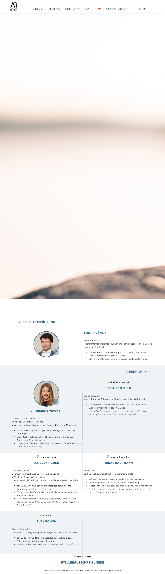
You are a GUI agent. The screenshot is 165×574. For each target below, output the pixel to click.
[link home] (14, 4)
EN (144, 9)
